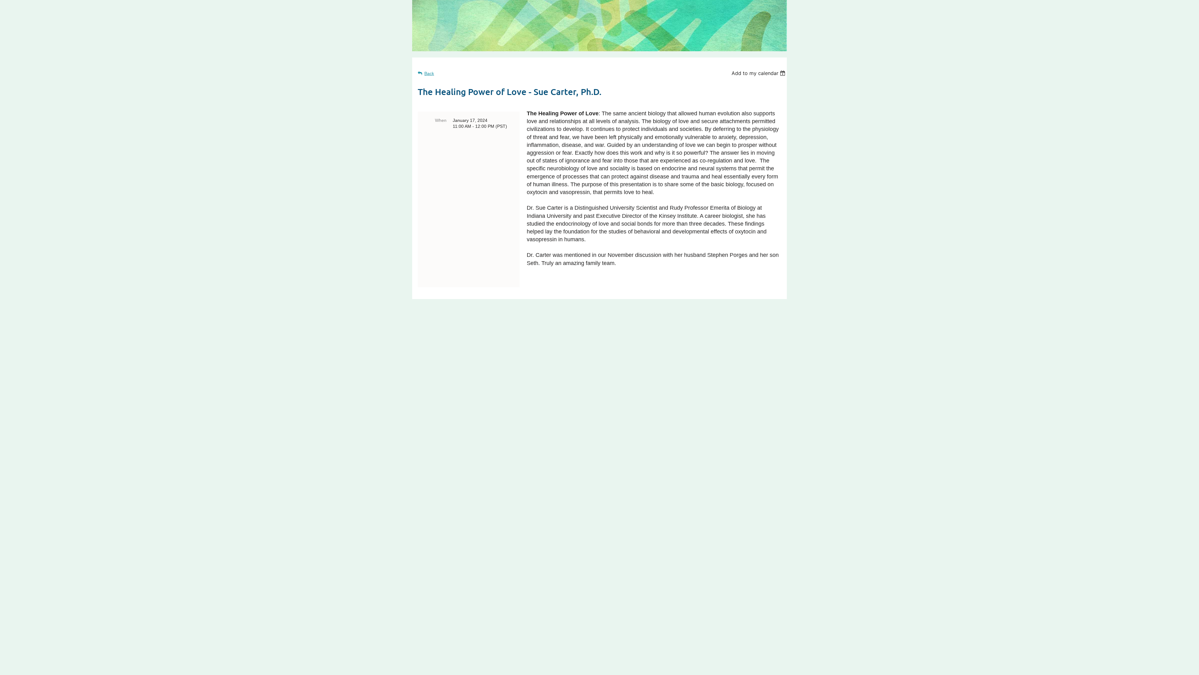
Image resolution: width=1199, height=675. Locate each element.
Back (429, 73)
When (441, 120)
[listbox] (759, 73)
